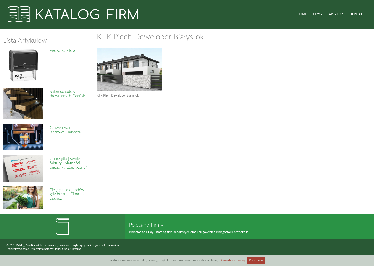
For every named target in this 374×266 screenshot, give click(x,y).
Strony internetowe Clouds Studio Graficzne (56, 249)
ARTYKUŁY (336, 14)
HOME (302, 14)
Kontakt (357, 14)
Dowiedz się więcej (232, 260)
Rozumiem (256, 260)
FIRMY (317, 14)
